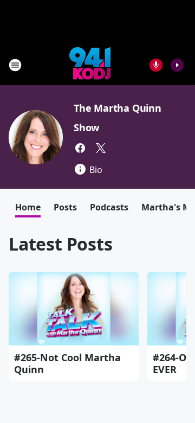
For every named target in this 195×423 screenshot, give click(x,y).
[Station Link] (89, 64)
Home (28, 207)
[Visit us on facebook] (80, 148)
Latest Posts (61, 243)
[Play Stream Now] (177, 65)
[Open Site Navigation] (15, 65)
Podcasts (109, 207)
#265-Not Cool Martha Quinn (67, 363)
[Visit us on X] (100, 148)
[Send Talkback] (156, 65)
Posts (65, 207)
